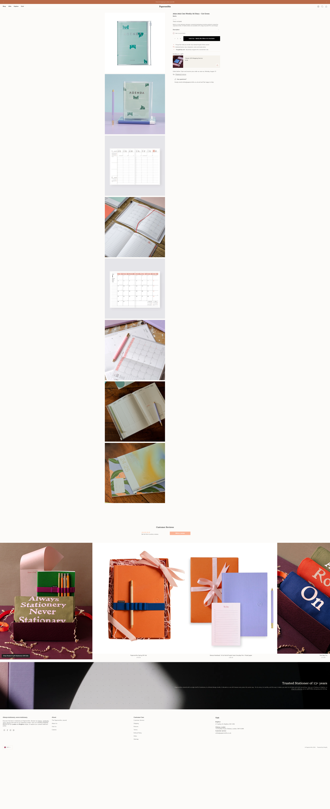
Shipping (136, 723)
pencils (9, 722)
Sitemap (136, 739)
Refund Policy (138, 733)
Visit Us (54, 726)
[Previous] (3, 2)
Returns (136, 726)
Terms (135, 730)
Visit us (310, 687)
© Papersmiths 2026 (310, 747)
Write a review (180, 533)
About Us (54, 723)
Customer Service (139, 720)
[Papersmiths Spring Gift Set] (138, 598)
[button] (4, 6)
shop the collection (296, 689)
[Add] (217, 65)
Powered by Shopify (322, 747)
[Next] (326, 2)
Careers (54, 730)
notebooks (46, 721)
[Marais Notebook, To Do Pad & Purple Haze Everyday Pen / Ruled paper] (231, 598)
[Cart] (326, 6)
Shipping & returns (180, 74)
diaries (40, 721)
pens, (4, 722)
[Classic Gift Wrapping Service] (178, 61)
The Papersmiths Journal (59, 720)
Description (176, 29)
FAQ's (135, 736)
